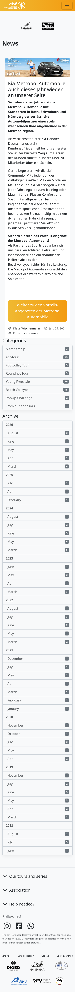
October (37, 734)
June (37, 441)
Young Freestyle (37, 381)
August (37, 433)
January (37, 708)
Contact (45, 955)
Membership (37, 349)
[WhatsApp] (31, 928)
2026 (9, 425)
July (37, 483)
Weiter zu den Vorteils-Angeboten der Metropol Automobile (37, 311)
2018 (9, 825)
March (37, 466)
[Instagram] (7, 928)
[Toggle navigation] (67, 6)
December (37, 658)
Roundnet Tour (37, 373)
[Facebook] (19, 928)
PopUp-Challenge (37, 398)
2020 (9, 717)
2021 (9, 650)
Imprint (6, 955)
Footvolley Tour (37, 365)
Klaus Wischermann (26, 328)
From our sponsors (25, 333)
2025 (9, 475)
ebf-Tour (37, 357)
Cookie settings (65, 955)
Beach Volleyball (37, 390)
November (37, 725)
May (37, 450)
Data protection (26, 955)
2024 (9, 508)
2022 (9, 600)
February (37, 500)
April (37, 458)
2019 (9, 767)
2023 (9, 558)
